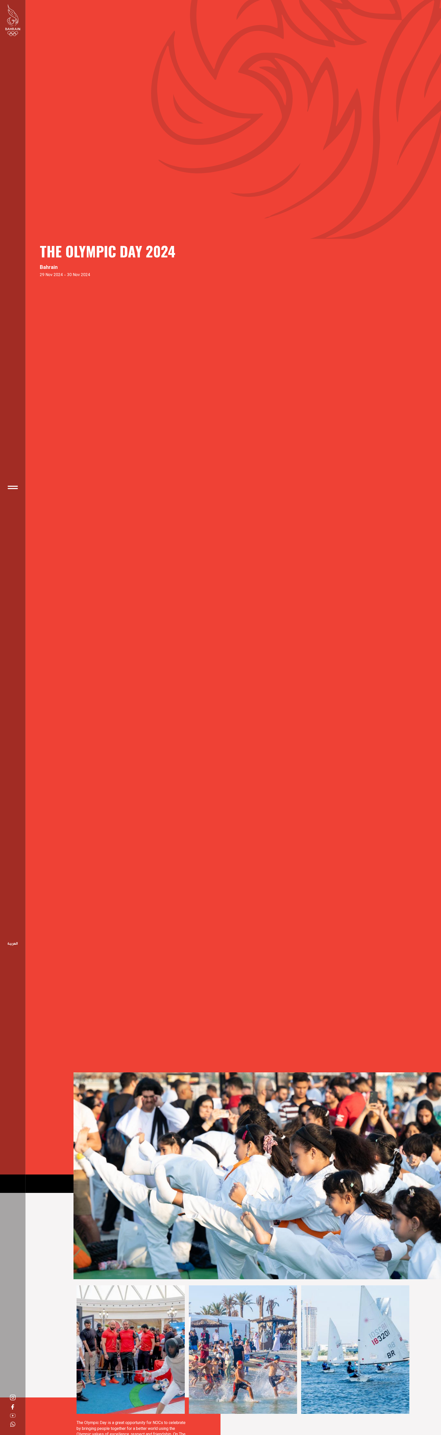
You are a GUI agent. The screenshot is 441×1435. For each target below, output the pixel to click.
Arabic (12, 944)
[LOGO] (12, 20)
